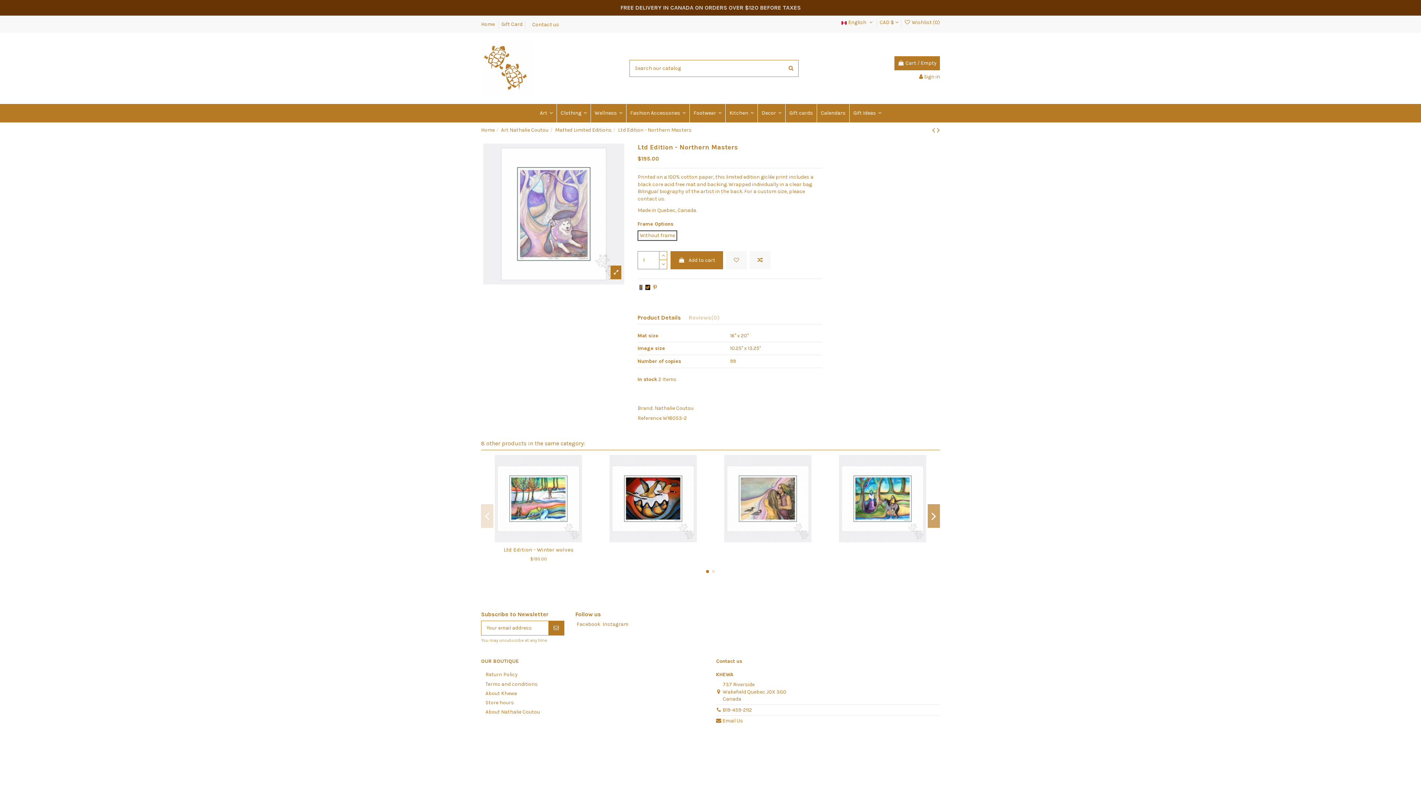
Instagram (615, 624)
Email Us (732, 721)
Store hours (500, 702)
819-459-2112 (737, 710)
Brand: (646, 408)
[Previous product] (934, 130)
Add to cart (702, 260)
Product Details (659, 317)
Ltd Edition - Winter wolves (539, 549)
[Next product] (938, 130)
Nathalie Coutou (674, 408)
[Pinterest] (655, 287)
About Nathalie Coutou (513, 712)
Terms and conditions (512, 684)
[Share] (640, 287)
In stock (647, 379)
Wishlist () (925, 22)
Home (488, 24)
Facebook (588, 624)
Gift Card (512, 24)
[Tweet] (647, 287)
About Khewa (501, 693)
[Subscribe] (556, 628)
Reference (650, 418)
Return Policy (502, 674)
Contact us (545, 24)
